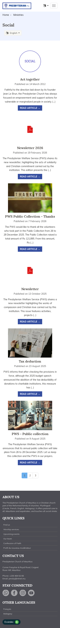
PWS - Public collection (30, 434)
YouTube (31, 593)
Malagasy (7, 613)
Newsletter (30, 289)
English (13, 32)
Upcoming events (11, 534)
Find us (6, 524)
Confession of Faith (12, 543)
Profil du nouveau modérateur (17, 548)
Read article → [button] (30, 107)
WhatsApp (5, 593)
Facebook (14, 593)
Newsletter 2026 (30, 148)
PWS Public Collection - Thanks (30, 216)
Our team (7, 538)
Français (7, 609)
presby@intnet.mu (17, 578)
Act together (30, 79)
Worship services (11, 529)
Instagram (23, 593)
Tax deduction (30, 361)
